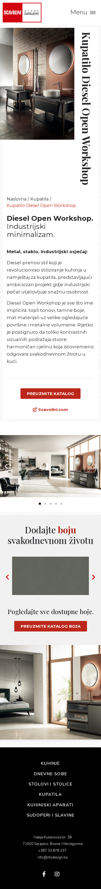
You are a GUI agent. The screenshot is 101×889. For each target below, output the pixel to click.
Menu (78, 12)
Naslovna (16, 199)
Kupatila (39, 199)
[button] (6, 466)
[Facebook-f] (44, 874)
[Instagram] (57, 874)
